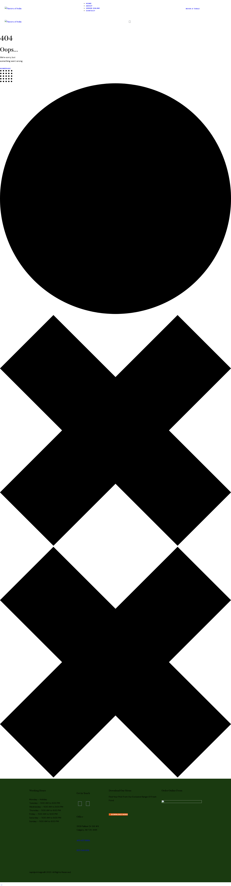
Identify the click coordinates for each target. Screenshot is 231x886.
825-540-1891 (83, 850)
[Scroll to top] (1, 884)
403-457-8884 (83, 840)
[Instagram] (87, 803)
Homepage (5, 68)
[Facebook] (80, 803)
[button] (130, 21)
